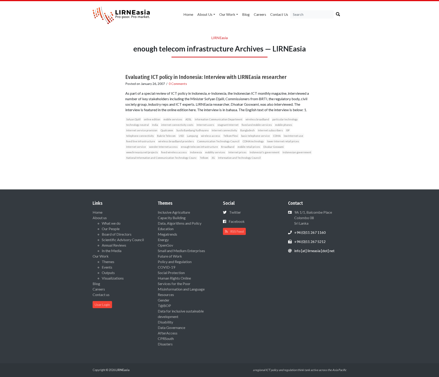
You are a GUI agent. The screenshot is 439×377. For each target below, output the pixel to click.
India (155, 124)
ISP (287, 130)
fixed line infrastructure (140, 141)
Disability (165, 322)
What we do (111, 223)
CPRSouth (166, 338)
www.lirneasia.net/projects (142, 152)
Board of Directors (116, 234)
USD (181, 135)
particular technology (285, 119)
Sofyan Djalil (133, 119)
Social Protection (171, 272)
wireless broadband (257, 119)
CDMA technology (253, 141)
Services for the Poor (174, 283)
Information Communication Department (218, 119)
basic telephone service (255, 135)
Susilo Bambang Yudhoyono (192, 130)
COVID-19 (166, 267)
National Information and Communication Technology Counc (161, 157)
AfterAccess (167, 333)
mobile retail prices (249, 146)
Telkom (204, 157)
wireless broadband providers (176, 141)
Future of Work (170, 256)
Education (166, 228)
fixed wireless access (174, 152)
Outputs (108, 272)
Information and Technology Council (239, 157)
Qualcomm (167, 130)
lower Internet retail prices (283, 141)
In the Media (111, 250)
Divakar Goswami (273, 146)
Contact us (279, 14)
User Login (102, 305)
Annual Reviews (114, 245)
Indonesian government (297, 152)
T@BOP (164, 305)
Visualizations (113, 278)
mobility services (215, 152)
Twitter (235, 212)
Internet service (136, 146)
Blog (246, 14)
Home (188, 14)
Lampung (192, 135)
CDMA (277, 135)
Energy (163, 239)
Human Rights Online (174, 278)
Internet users (205, 124)
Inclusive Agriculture (174, 212)
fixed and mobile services (257, 124)
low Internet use (293, 135)
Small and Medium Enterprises (181, 250)
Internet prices (237, 152)
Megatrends (167, 234)
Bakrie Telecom (166, 135)
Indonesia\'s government (264, 152)
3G (213, 157)
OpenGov (165, 245)
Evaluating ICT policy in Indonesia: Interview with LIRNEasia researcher (205, 77)
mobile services (172, 119)
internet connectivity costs (177, 124)
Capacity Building (172, 217)
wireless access (210, 135)
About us (204, 14)
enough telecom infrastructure (199, 146)
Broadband (227, 146)
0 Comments (178, 84)
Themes (108, 261)
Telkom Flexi (230, 135)
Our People (111, 228)
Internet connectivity (224, 130)
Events (107, 267)
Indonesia (196, 152)
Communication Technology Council (218, 141)
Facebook (237, 221)
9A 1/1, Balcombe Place (313, 217)
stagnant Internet (227, 124)
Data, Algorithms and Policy (179, 223)
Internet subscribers (270, 130)
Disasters (165, 344)
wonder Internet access (163, 146)
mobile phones (283, 124)
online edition (152, 119)
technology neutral (137, 124)
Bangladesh (247, 130)
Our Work (227, 14)
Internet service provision (141, 130)
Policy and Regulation (175, 261)
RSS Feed (237, 231)
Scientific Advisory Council (123, 239)
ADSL (188, 119)
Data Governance (171, 327)
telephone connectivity (140, 135)
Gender (163, 300)
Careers (260, 14)
